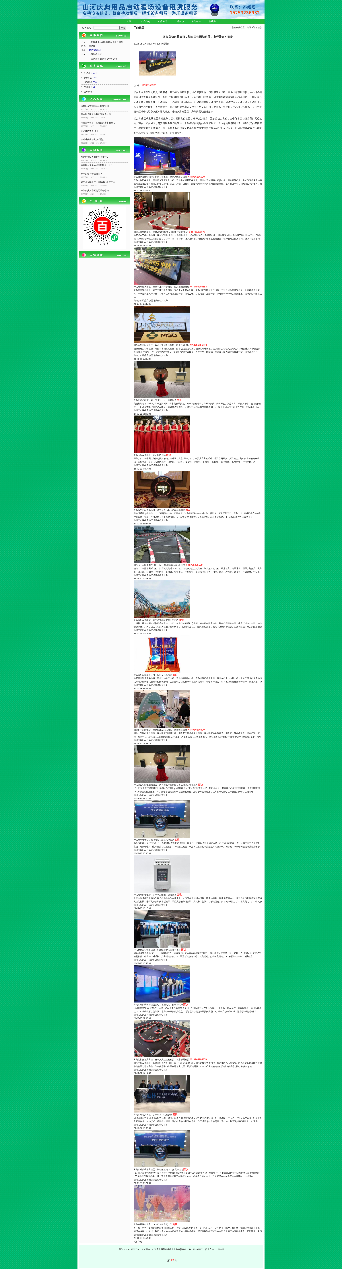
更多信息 (138, 1241)
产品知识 (179, 21)
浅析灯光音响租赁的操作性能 (95, 105)
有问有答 (196, 21)
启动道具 (88, 72)
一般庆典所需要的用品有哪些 (95, 190)
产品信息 (145, 21)
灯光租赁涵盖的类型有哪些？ (95, 156)
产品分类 (162, 21)
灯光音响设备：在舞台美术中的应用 (98, 122)
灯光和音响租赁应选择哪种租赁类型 (98, 182)
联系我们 (213, 21)
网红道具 (88, 86)
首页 (129, 21)
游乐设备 (88, 82)
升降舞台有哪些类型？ (91, 173)
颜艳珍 (221, 1249)
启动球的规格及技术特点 (92, 139)
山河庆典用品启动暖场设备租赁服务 (151, 187)
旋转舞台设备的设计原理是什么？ (97, 165)
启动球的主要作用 (89, 131)
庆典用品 (88, 77)
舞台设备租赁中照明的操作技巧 (96, 114)
